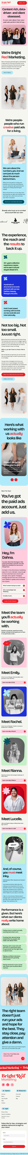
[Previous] (12, 479)
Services (3, 1094)
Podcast (18, 1096)
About (2, 1096)
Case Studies (4, 1098)
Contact (3, 1103)
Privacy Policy (4, 1112)
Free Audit (18, 1094)
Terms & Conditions (5, 1114)
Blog (17, 1098)
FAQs (2, 1100)
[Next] (15, 479)
